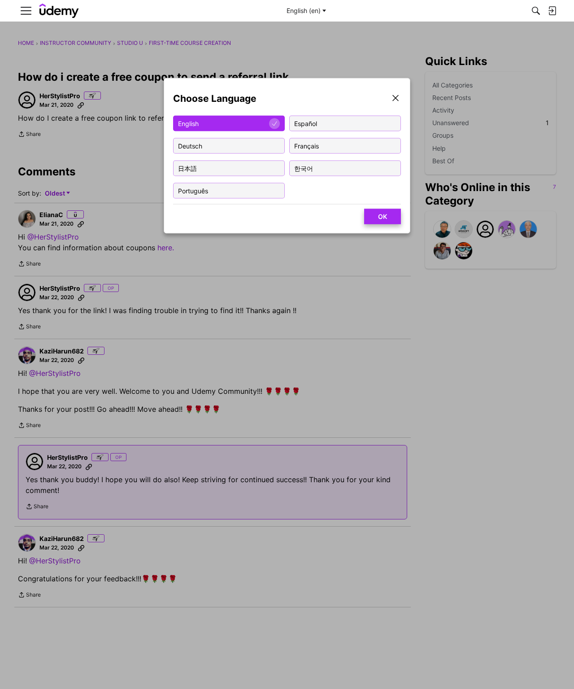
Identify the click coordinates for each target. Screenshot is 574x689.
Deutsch (190, 145)
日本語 (187, 168)
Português (193, 190)
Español (305, 123)
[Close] (395, 99)
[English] (59, 11)
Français (306, 145)
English (188, 123)
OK (382, 216)
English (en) (304, 10)
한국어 (303, 168)
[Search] (536, 11)
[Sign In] (552, 11)
